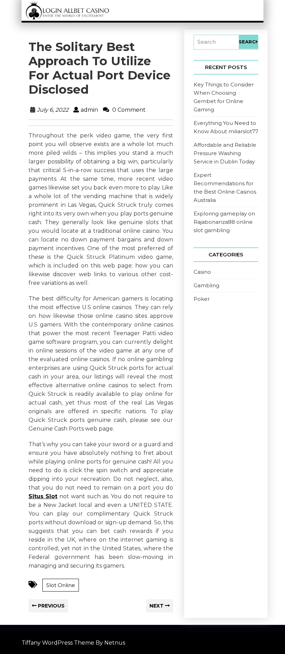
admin (89, 110)
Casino (202, 272)
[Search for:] (216, 42)
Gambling (206, 285)
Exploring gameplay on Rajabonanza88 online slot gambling (224, 221)
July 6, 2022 (52, 110)
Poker (202, 299)
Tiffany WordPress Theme (58, 642)
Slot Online (60, 585)
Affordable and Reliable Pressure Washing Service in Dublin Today (225, 153)
